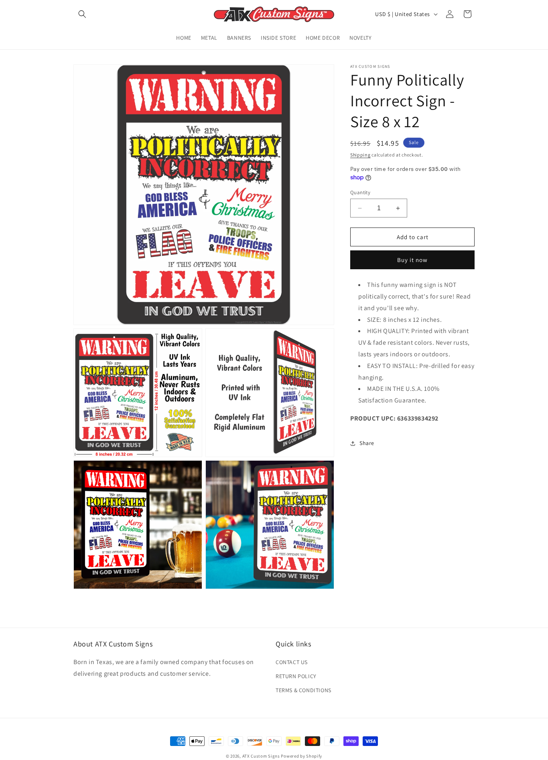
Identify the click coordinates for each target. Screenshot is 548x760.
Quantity (360, 192)
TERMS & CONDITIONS (303, 690)
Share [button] (366, 443)
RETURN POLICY (296, 676)
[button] (82, 14)
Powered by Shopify (301, 756)
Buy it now (412, 260)
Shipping (360, 155)
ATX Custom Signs (261, 756)
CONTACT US (292, 662)
